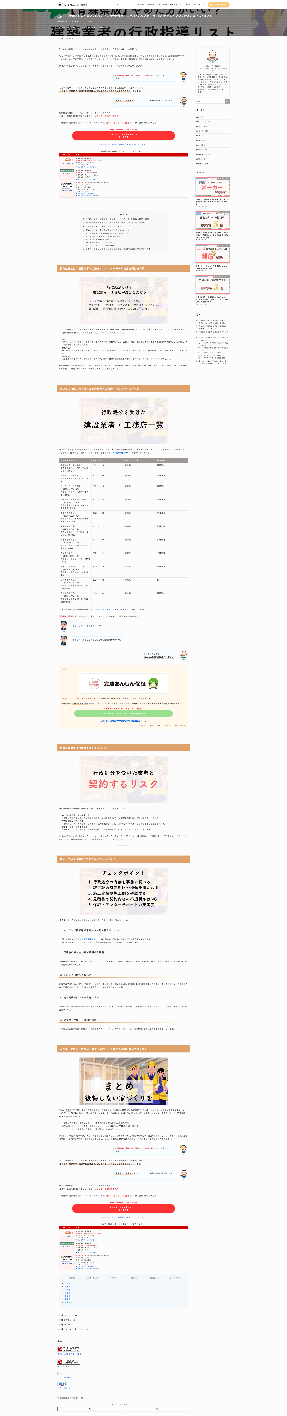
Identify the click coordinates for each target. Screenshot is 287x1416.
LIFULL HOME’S (94, 123)
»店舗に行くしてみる (123, 720)
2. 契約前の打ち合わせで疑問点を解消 (105, 236)
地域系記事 (63, 21)
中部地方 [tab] (113, 1278)
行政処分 (75, 1398)
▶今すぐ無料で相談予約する (86, 193)
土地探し (201, 145)
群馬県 (68, 1289)
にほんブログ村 (64, 1377)
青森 (82, 1398)
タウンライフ (67, 173)
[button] (90, 1409)
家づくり (201, 159)
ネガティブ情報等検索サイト (119, 452)
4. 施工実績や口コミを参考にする (103, 242)
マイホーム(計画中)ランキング (69, 1354)
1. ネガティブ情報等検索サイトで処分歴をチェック (110, 233)
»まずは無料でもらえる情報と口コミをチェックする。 (123, 144)
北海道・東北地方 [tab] (92, 1278)
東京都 (68, 1299)
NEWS (200, 117)
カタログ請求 (203, 126)
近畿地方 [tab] (134, 1278)
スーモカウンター (67, 190)
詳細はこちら (96, 703)
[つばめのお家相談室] (72, 4)
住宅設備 (201, 140)
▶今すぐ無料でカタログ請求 (86, 167)
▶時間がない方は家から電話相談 (87, 196)
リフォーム (202, 136)
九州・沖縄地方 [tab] (174, 1278)
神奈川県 (68, 1302)
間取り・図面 (203, 164)
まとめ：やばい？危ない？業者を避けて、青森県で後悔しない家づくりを (118, 248)
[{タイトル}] (68, 1351)
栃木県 (68, 1286)
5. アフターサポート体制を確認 (102, 245)
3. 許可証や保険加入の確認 (100, 239)
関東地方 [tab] (72, 1278)
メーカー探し (203, 131)
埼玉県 (68, 1292)
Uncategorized (204, 122)
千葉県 (68, 1296)
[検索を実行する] (227, 101)
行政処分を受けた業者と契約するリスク (103, 226)
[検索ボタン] (204, 4)
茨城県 (68, 1283)
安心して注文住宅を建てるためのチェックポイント (108, 230)
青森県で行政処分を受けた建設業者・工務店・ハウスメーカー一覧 (115, 222)
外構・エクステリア (206, 154)
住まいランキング (64, 1366)
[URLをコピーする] (157, 1409)
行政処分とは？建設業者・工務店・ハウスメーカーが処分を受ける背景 (117, 218)
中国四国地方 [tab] (154, 1278)
